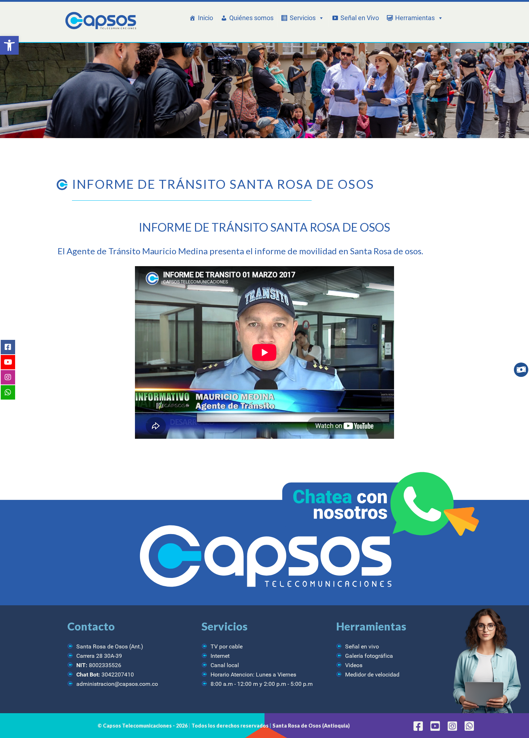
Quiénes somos (251, 18)
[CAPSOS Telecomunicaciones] (100, 21)
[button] (9, 45)
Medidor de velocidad (372, 674)
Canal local (225, 665)
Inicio (205, 18)
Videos (353, 665)
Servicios (303, 18)
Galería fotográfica (369, 655)
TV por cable (227, 646)
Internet (220, 655)
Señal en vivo (362, 646)
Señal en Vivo (359, 18)
